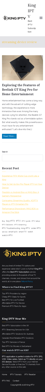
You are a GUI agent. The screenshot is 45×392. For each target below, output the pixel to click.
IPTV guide (26, 221)
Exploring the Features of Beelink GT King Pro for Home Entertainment (21, 89)
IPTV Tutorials (16, 375)
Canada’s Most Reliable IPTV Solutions (18, 338)
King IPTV (32, 11)
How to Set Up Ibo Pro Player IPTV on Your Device (22, 186)
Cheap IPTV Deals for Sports (14, 297)
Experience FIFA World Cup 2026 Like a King (20, 178)
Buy (3, 221)
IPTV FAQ (6, 381)
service (4, 232)
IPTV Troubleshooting (11, 228)
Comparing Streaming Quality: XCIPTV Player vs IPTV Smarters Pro (20, 202)
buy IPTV (10, 221)
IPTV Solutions (7, 225)
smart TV (22, 232)
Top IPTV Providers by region (14, 294)
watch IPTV (7, 235)
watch (30, 232)
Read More (8, 136)
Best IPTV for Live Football (13, 300)
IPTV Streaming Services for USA (15, 330)
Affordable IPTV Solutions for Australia (18, 334)
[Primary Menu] (41, 18)
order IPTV (36, 228)
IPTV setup (36, 221)
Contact (16, 381)
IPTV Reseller (30, 375)
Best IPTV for (7, 346)
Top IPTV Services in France (13, 342)
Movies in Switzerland (22, 346)
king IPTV (25, 228)
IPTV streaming (20, 225)
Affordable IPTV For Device (13, 303)
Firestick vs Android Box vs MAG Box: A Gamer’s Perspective (20, 194)
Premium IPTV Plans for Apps (14, 306)
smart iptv (13, 232)
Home (4, 375)
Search (5, 152)
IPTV (18, 221)
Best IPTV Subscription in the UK (15, 326)
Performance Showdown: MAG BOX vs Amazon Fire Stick (20, 210)
